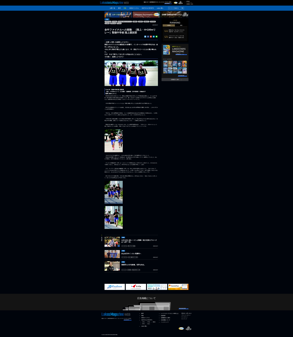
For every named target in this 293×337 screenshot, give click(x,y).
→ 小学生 (142, 321)
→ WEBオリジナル (144, 317)
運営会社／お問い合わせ (186, 313)
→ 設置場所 (187, 1)
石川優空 (107, 23)
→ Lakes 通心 (143, 326)
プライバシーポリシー (186, 315)
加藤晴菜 (135, 21)
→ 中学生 (148, 321)
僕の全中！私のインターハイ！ (124, 21)
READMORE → (168, 3)
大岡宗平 (140, 21)
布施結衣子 (146, 21)
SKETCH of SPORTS (148, 8)
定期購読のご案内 (175, 79)
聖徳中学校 (113, 23)
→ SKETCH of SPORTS (145, 320)
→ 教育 (141, 313)
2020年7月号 (108, 21)
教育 (119, 8)
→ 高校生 (153, 321)
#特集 (107, 19)
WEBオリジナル (134, 8)
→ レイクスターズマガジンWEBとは (168, 313)
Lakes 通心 (160, 8)
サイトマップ (184, 318)
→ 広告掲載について (164, 320)
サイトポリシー (184, 317)
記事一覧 (112, 8)
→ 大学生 (142, 323)
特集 (125, 8)
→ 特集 (141, 315)
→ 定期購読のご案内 (189, 4)
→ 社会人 (148, 323)
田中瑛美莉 (153, 21)
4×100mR (115, 21)
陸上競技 (119, 23)
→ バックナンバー (188, 2)
